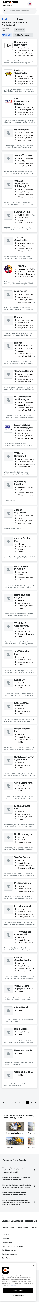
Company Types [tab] (8, 1227)
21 (19, 1102)
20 (15, 1102)
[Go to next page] (35, 1102)
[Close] (33, 1265)
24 (31, 1102)
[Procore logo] (10, 2)
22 (23, 1102)
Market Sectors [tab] (23, 1227)
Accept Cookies (18, 1290)
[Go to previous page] (3, 1102)
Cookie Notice (13, 1285)
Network (7, 5)
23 (27, 1102)
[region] (18, 1282)
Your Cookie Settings (18, 1295)
